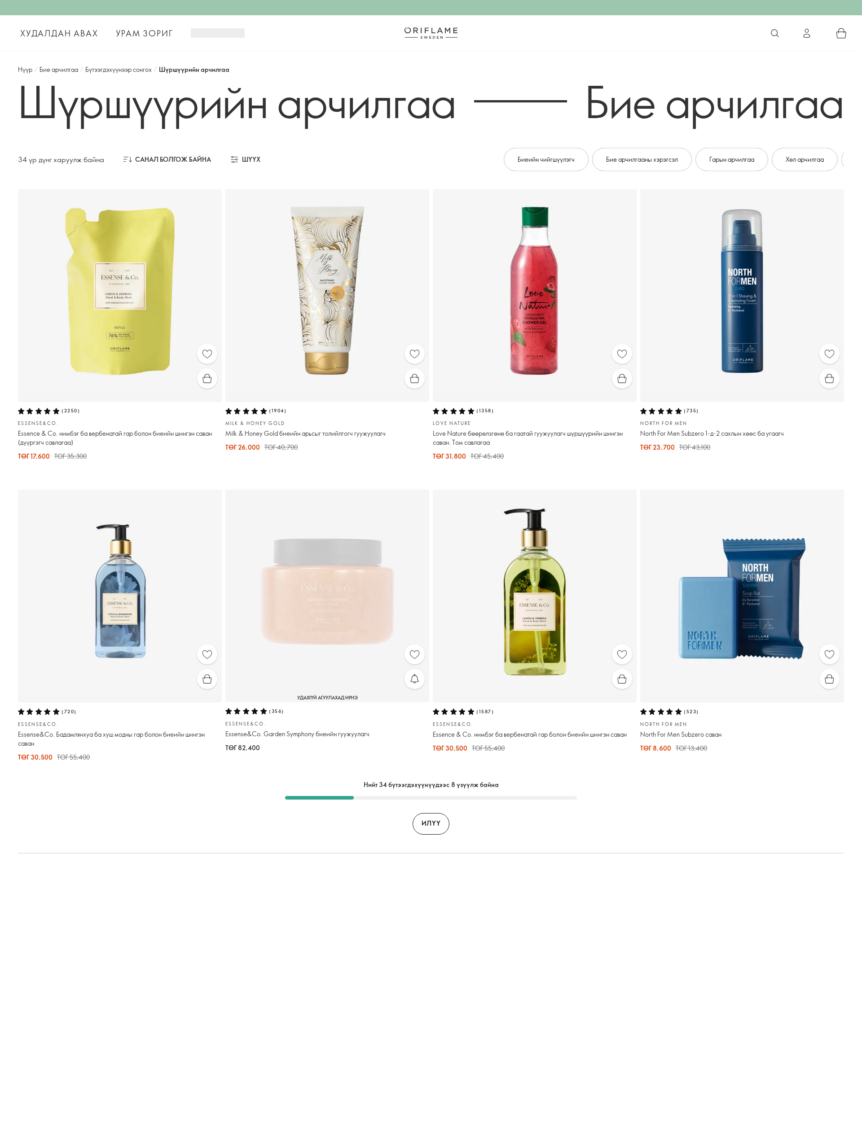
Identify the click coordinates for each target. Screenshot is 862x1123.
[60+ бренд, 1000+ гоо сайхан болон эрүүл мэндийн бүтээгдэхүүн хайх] (775, 33)
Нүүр (25, 69)
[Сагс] (841, 33)
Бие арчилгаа (59, 69)
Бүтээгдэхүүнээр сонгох (118, 69)
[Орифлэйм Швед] (431, 33)
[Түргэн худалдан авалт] (207, 378)
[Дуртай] (207, 354)
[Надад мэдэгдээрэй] (415, 679)
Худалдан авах (59, 33)
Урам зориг (144, 33)
